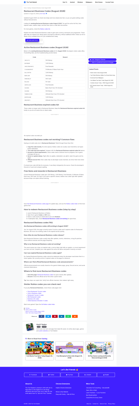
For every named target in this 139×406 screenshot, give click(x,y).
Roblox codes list (45, 29)
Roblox (27, 309)
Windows (80, 2)
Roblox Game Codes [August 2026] (98, 72)
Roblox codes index (72, 203)
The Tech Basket (31, 2)
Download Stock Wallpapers (96, 77)
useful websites (43, 331)
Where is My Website (62, 392)
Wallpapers (89, 2)
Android (72, 2)
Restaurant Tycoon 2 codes (36, 295)
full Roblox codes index (48, 304)
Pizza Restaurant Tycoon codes (37, 291)
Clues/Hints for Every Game (94, 397)
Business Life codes (33, 299)
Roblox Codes (33, 309)
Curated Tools (109, 2)
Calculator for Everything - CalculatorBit (97, 388)
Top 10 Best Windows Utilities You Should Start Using (102, 75)
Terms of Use (103, 403)
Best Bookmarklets (91, 395)
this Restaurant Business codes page (38, 203)
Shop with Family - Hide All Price (65, 394)
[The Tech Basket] (25, 2)
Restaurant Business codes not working (55, 218)
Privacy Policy (111, 403)
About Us (89, 403)
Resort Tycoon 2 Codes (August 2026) (35, 311)
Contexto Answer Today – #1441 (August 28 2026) (102, 82)
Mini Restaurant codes (34, 297)
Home (25, 7)
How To (65, 2)
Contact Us (95, 403)
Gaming (29, 7)
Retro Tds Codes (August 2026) (33, 312)
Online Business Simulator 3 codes (38, 300)
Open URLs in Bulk (91, 390)
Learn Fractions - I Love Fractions (96, 392)
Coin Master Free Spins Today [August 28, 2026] (101, 80)
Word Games (99, 2)
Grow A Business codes (34, 293)
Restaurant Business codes (45, 274)
